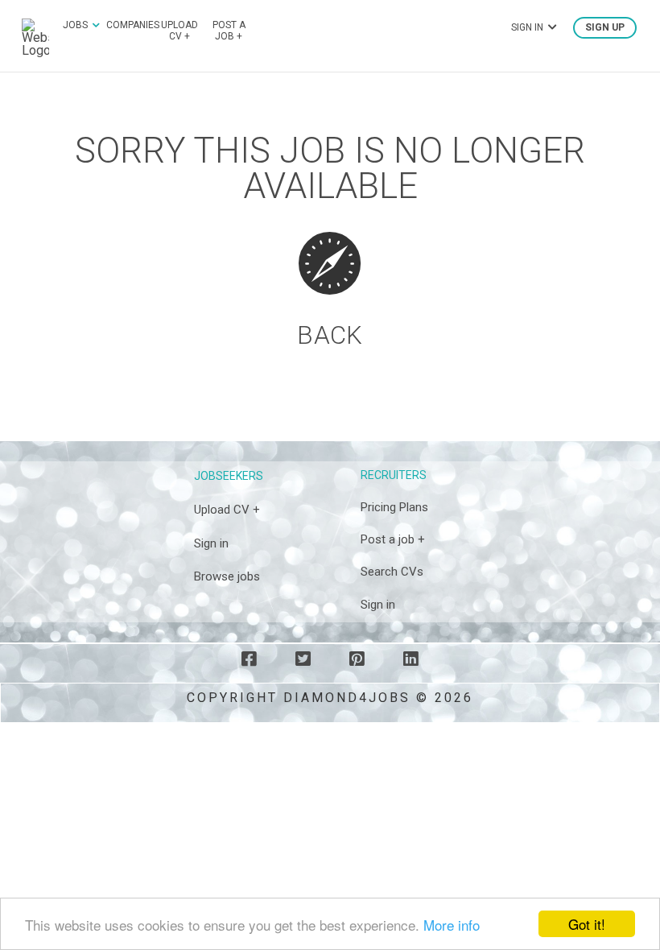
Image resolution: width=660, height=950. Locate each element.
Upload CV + (179, 30)
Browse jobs (227, 576)
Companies (132, 25)
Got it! (586, 924)
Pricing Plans (394, 507)
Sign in (211, 543)
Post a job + (228, 30)
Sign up (605, 27)
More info (451, 925)
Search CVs (392, 571)
